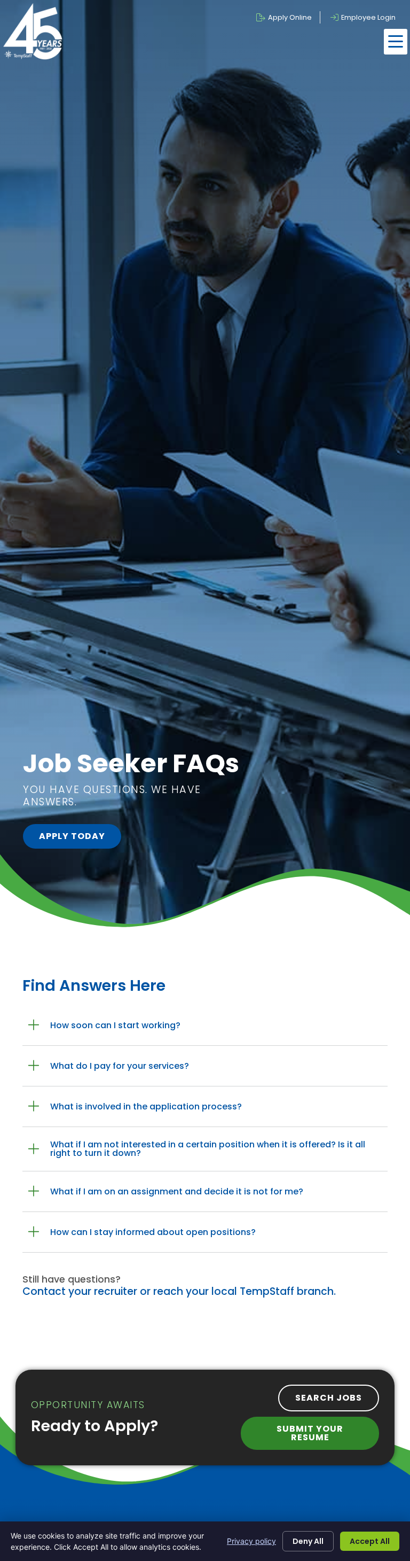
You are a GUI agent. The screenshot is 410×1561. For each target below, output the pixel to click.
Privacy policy (251, 1541)
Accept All (370, 1541)
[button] (395, 42)
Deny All (308, 1541)
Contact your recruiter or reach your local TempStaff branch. (179, 1291)
